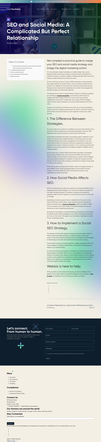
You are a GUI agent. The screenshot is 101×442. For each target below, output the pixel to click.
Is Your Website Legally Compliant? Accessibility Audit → (52, 1)
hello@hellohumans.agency (29, 406)
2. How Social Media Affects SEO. (17, 72)
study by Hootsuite (69, 204)
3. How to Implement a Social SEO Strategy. (19, 74)
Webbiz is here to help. (15, 76)
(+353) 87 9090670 (14, 406)
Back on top (11, 441)
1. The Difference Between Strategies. (17, 70)
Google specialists (63, 95)
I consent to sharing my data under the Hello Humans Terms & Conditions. (67, 353)
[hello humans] (14, 9)
